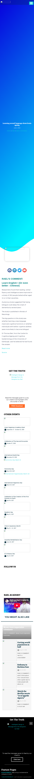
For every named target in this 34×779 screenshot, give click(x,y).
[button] (10, 270)
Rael (13, 131)
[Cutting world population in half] (10, 650)
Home (9, 131)
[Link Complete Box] (17, 424)
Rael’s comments (21, 131)
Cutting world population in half (23, 645)
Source (4, 352)
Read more (6, 348)
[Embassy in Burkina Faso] (10, 675)
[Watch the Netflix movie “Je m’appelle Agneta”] (10, 699)
